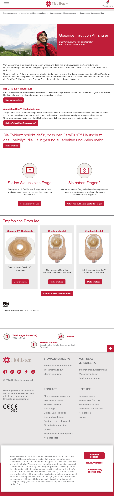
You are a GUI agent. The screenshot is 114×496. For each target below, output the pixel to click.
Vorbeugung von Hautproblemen (63, 13)
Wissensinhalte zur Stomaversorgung (53, 371)
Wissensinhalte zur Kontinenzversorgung (89, 375)
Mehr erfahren (11, 146)
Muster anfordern (13, 100)
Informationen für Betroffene (58, 365)
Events (82, 416)
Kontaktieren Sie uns (29, 204)
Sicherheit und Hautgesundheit (33, 13)
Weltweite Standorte (89, 404)
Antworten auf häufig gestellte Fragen (84, 204)
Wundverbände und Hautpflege (53, 406)
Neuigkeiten (85, 412)
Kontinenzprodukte (53, 400)
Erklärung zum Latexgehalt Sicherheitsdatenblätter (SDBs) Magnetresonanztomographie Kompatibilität (58, 429)
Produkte (50, 389)
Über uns (85, 389)
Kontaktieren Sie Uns (89, 400)
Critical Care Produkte (55, 412)
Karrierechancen (87, 396)
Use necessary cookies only (94, 470)
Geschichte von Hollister (91, 408)
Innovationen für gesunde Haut (92, 13)
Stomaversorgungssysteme (57, 396)
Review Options (94, 462)
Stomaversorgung (10, 13)
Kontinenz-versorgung (87, 360)
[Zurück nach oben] (110, 348)
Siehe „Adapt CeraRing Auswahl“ (20, 123)
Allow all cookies (94, 455)
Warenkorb (107, 4)
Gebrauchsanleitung (54, 416)
